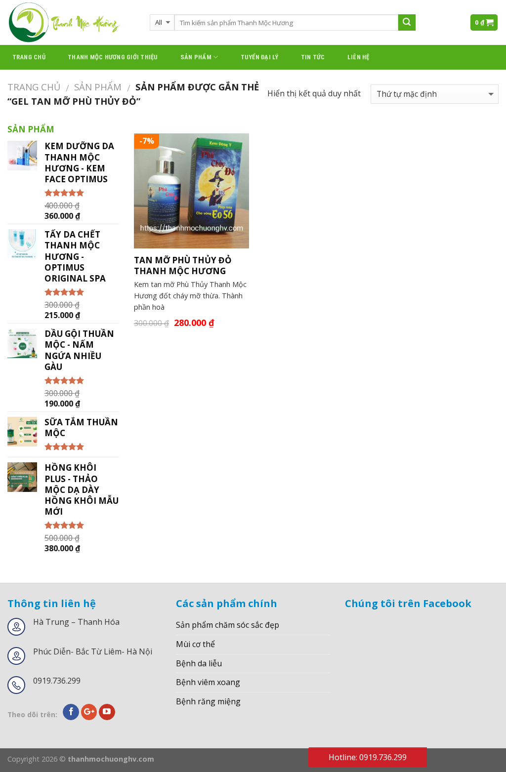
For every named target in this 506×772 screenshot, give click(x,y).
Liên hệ (358, 57)
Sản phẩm (195, 57)
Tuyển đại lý (260, 57)
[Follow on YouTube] (107, 712)
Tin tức (313, 57)
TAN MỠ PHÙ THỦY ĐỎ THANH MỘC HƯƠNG (183, 266)
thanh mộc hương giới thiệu (113, 57)
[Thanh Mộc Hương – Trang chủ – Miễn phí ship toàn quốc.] (71, 22)
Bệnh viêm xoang (208, 682)
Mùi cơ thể (195, 644)
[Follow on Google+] (89, 712)
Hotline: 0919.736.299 (368, 757)
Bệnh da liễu (199, 663)
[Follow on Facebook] (71, 712)
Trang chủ (28, 57)
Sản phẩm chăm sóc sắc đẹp (227, 624)
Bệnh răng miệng (208, 701)
